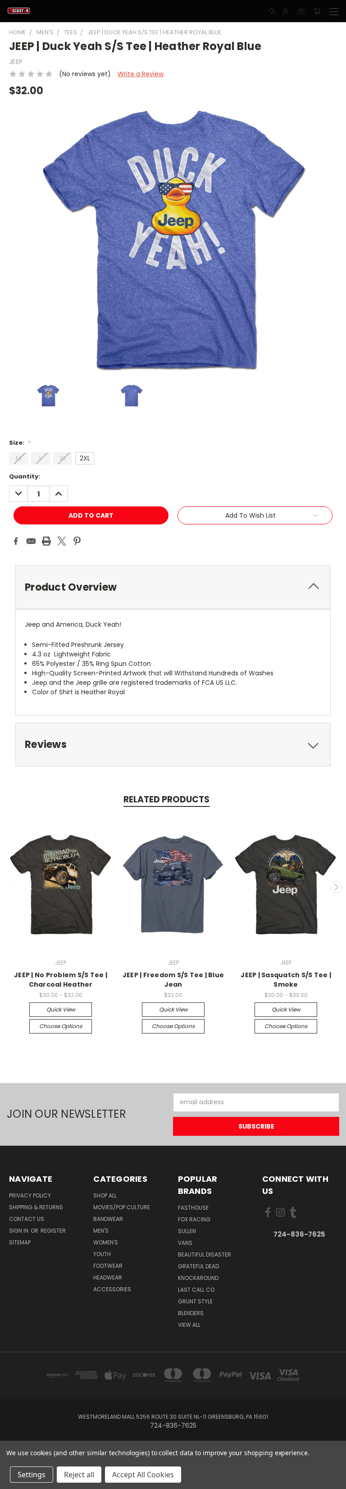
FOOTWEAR (108, 1266)
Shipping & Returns (36, 1207)
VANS (185, 1243)
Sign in (19, 1230)
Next (336, 887)
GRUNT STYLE (195, 1301)
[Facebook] (15, 541)
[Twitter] (61, 541)
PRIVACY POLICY (30, 1195)
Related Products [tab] (166, 799)
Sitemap (20, 1242)
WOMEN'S (105, 1242)
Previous (10, 887)
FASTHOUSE (193, 1207)
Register (53, 1230)
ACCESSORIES (112, 1289)
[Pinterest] (77, 541)
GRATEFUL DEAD (198, 1266)
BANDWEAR (108, 1219)
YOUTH (102, 1254)
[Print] (46, 541)
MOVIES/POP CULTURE (121, 1207)
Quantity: (24, 476)
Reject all (79, 1475)
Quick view (60, 1009)
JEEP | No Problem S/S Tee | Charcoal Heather (60, 979)
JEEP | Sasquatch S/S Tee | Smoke (286, 979)
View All (189, 1325)
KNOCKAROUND (198, 1278)
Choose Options (60, 1026)
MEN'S (101, 1230)
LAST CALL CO (196, 1289)
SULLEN (187, 1231)
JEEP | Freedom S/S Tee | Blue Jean (173, 979)
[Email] (31, 541)
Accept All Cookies (143, 1475)
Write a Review (141, 73)
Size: (20, 442)
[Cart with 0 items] (317, 11)
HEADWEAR (107, 1277)
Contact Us (26, 1219)
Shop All (105, 1195)
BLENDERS (191, 1313)
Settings (32, 1475)
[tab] (173, 587)
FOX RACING (194, 1219)
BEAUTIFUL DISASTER (204, 1254)
